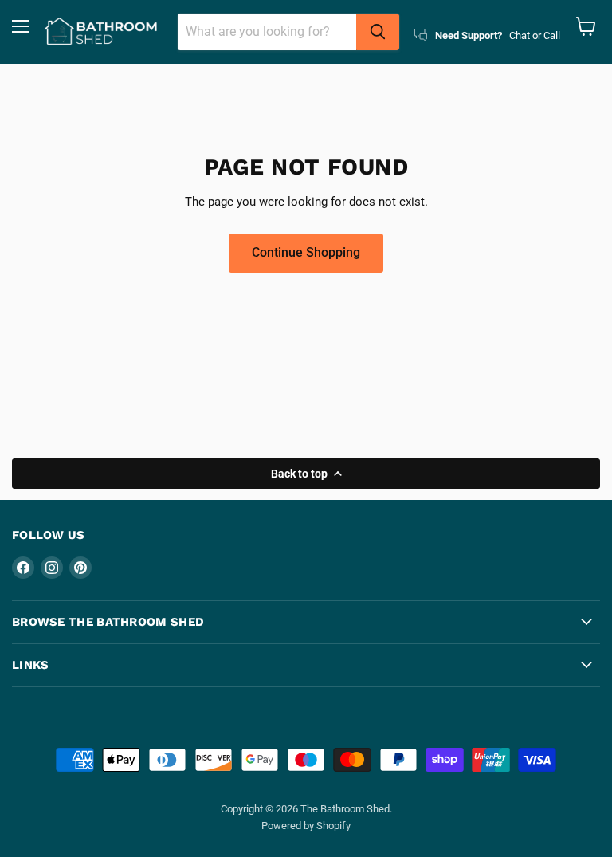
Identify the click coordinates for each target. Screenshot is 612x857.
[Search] (377, 32)
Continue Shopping (306, 252)
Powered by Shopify (306, 825)
